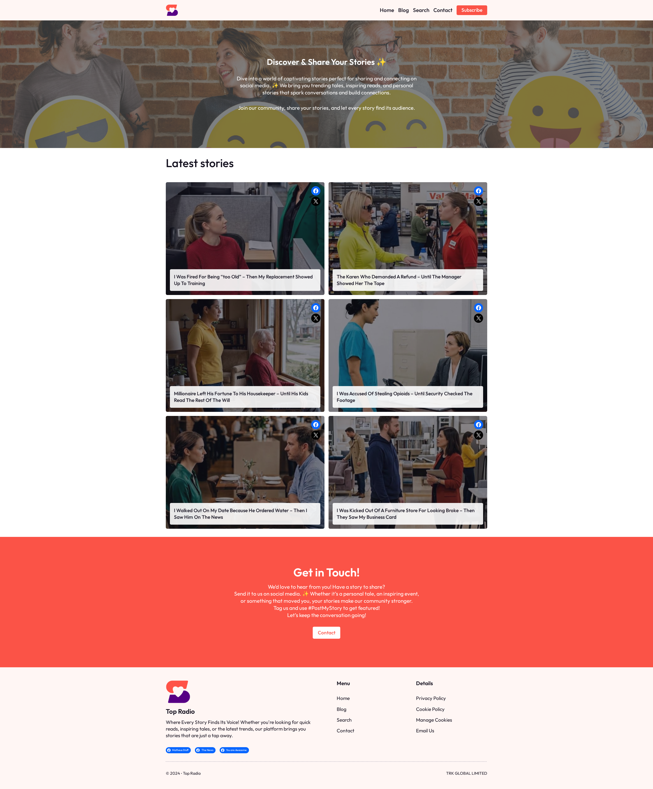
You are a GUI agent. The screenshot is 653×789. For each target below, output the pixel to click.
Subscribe (471, 10)
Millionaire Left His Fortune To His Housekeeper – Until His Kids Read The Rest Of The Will (241, 396)
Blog (341, 709)
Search (344, 720)
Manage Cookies (434, 720)
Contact (326, 633)
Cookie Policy (430, 709)
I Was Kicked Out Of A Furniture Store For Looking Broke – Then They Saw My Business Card (406, 513)
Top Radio (180, 711)
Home (343, 698)
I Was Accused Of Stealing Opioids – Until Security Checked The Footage (404, 396)
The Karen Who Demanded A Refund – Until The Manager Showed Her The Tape (399, 280)
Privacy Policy (431, 698)
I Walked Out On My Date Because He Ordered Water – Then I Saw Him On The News (240, 513)
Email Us (425, 731)
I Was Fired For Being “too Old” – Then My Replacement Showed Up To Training (243, 280)
